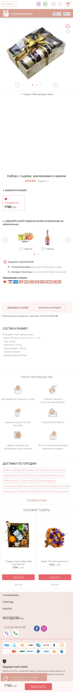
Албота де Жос (11, 480)
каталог (7, 608)
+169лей (49, 249)
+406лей (27, 249)
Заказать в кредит (49, 307)
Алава (13, 475)
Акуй (6, 475)
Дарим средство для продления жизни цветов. (18, 447)
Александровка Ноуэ (33, 486)
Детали (18, 584)
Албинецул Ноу (55, 475)
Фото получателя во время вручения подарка (53, 447)
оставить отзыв (36, 500)
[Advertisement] (36, 135)
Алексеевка (33, 491)
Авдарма (31, 470)
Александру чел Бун (14, 491)
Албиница (9, 470)
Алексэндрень (60, 491)
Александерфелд (46, 480)
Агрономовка (57, 470)
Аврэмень (43, 470)
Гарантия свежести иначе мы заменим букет (53, 400)
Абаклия (20, 470)
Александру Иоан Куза (57, 486)
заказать (38, 686)
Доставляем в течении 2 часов (17, 399)
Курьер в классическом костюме (17, 424)
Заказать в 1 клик (17, 307)
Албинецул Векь (37, 475)
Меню (10, 4)
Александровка (12, 486)
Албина (23, 475)
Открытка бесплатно (53, 422)
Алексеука (46, 491)
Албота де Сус (28, 480)
